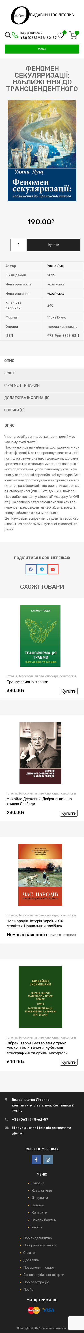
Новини (38, 1205)
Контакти (39, 1213)
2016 (51, 275)
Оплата (29, 1253)
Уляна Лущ (55, 266)
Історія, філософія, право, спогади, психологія (41, 676)
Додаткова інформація (26, 398)
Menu (42, 49)
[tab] (42, 362)
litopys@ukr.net (31, 32)
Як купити (40, 1198)
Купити (68, 691)
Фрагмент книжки (22, 385)
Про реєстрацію (36, 1282)
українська (56, 294)
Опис (9, 361)
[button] (31, 569)
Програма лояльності (40, 1245)
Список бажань (44, 1220)
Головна (38, 1183)
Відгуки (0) (14, 410)
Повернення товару (39, 1268)
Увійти (37, 1227)
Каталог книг (42, 1191)
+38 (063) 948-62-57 (33, 38)
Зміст (9, 373)
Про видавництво (37, 1238)
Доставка (31, 1260)
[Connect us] (36, 1159)
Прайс (28, 1290)
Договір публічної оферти (43, 1275)
